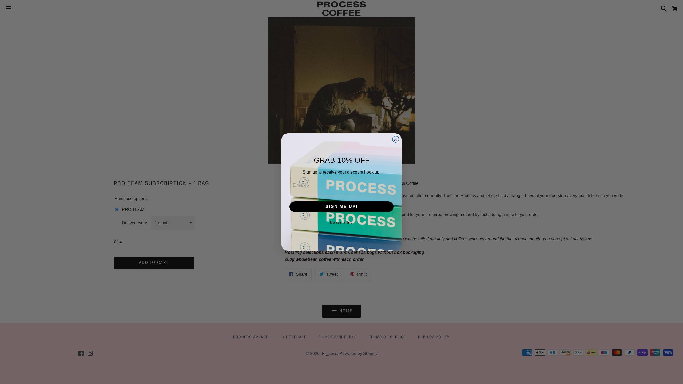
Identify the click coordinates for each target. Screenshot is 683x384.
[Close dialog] (395, 139)
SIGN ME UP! (341, 206)
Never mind (341, 223)
